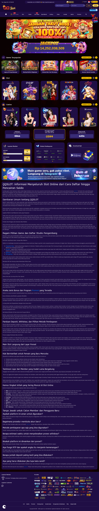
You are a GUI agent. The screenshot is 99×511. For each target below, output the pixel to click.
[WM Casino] (30, 117)
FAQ (68, 504)
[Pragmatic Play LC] (10, 117)
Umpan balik (73, 504)
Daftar (95, 5)
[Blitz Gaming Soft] (49, 90)
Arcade (65, 14)
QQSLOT (76, 191)
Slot (23, 14)
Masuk (89, 5)
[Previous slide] (93, 57)
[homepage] (5, 14)
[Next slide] (96, 57)
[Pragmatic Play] (10, 90)
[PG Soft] (30, 90)
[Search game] (86, 14)
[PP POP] (88, 90)
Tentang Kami (40, 504)
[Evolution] (88, 117)
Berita (72, 14)
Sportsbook (44, 14)
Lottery (51, 14)
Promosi (79, 14)
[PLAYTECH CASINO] (49, 117)
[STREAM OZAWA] (95, 19)
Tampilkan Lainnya (86, 57)
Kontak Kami (48, 504)
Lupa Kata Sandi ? (93, 8)
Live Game (36, 14)
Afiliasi (95, 2)
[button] (91, 29)
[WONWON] (69, 90)
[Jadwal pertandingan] (70, 2)
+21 (24, 504)
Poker (58, 14)
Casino (29, 14)
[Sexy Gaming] (69, 117)
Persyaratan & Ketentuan (59, 504)
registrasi (28, 424)
